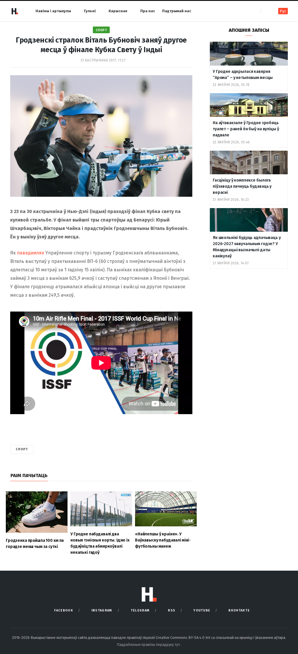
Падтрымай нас (176, 11)
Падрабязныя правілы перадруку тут (149, 644)
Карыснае (118, 11)
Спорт (101, 30)
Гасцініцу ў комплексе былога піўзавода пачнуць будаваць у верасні (242, 186)
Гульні (90, 11)
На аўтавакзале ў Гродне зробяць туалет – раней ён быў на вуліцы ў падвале (246, 129)
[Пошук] (266, 11)
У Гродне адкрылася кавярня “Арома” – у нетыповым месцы (243, 74)
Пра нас (147, 11)
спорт (22, 449)
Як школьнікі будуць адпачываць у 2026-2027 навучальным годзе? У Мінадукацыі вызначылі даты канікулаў (247, 247)
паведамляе (30, 253)
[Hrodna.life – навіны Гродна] (14, 11)
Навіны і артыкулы (53, 11)
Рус (283, 11)
